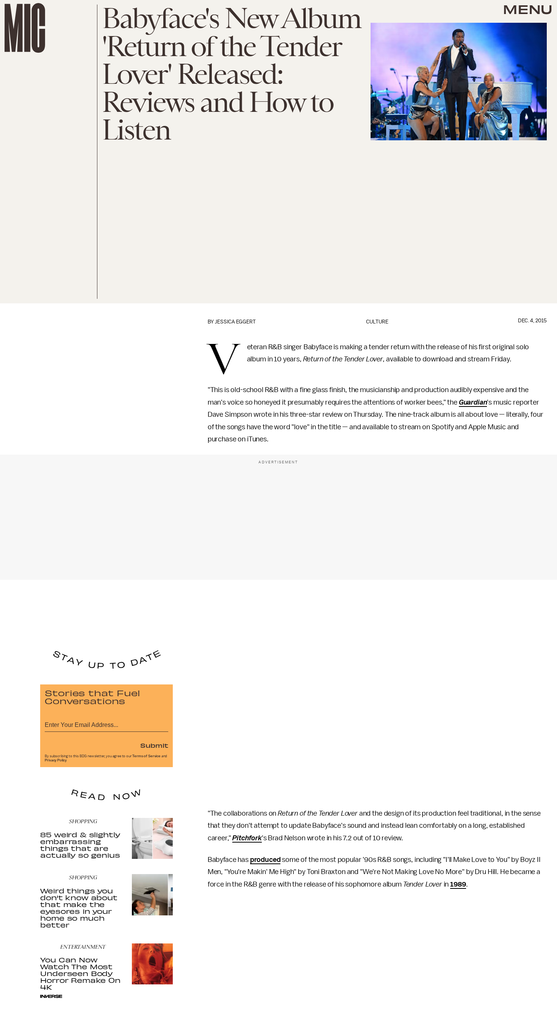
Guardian (473, 402)
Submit (154, 745)
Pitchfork (247, 838)
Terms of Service (146, 756)
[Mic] (25, 28)
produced (265, 859)
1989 (458, 884)
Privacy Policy (56, 760)
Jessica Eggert (235, 322)
